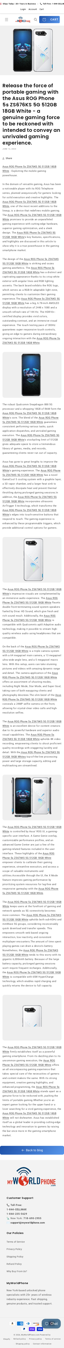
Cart (42, 9)
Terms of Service (16, 1241)
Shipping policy (23, 1344)
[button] (6, 19)
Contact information (42, 1344)
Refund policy (19, 1339)
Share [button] (9, 158)
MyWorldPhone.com (30, 1335)
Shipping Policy (15, 1256)
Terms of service (53, 1339)
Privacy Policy (14, 1249)
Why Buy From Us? (17, 1271)
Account (33, 9)
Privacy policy (35, 1339)
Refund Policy (14, 1264)
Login (23, 9)
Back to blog (34, 1150)
